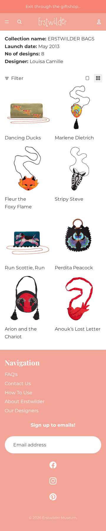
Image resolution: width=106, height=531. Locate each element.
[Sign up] (92, 445)
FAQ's (11, 374)
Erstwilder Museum (59, 517)
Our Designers (22, 410)
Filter (17, 78)
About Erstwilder (24, 401)
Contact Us (18, 383)
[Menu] (7, 22)
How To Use (18, 392)
